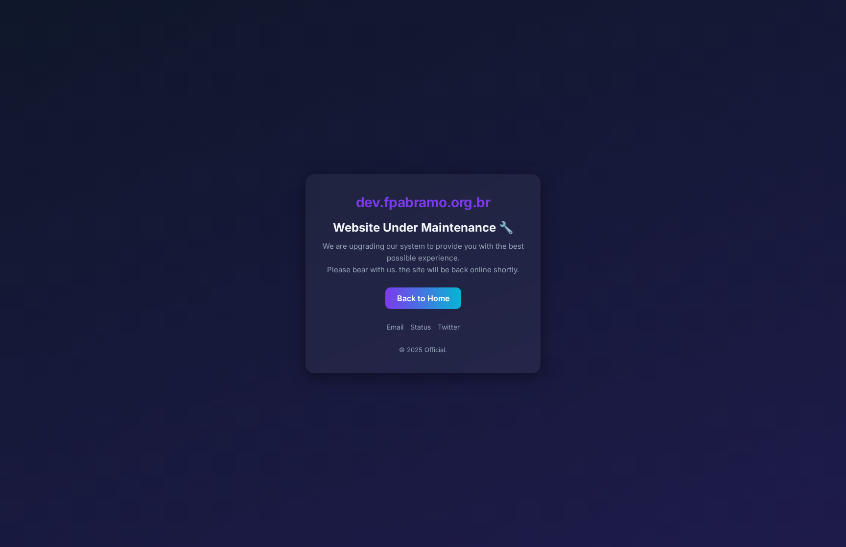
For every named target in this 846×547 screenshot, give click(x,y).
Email (395, 327)
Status (420, 327)
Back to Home (423, 298)
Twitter (449, 327)
